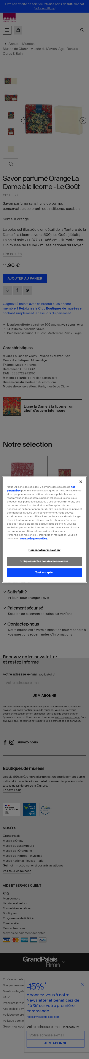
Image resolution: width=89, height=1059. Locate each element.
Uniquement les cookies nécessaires (44, 561)
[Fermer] (81, 481)
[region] (44, 529)
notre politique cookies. (34, 538)
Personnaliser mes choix (44, 550)
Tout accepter (44, 572)
